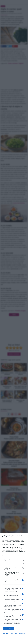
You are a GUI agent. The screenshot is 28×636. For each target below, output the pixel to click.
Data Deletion (6, 633)
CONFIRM (8, 628)
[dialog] (14, 584)
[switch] (23, 563)
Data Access (14, 633)
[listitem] (14, 560)
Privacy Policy (22, 633)
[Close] (25, 536)
